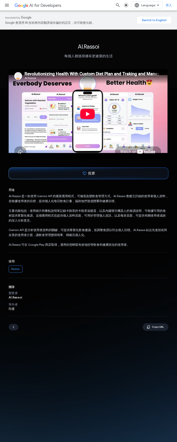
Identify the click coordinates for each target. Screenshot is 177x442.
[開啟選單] (7, 5)
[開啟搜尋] (117, 5)
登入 (169, 5)
